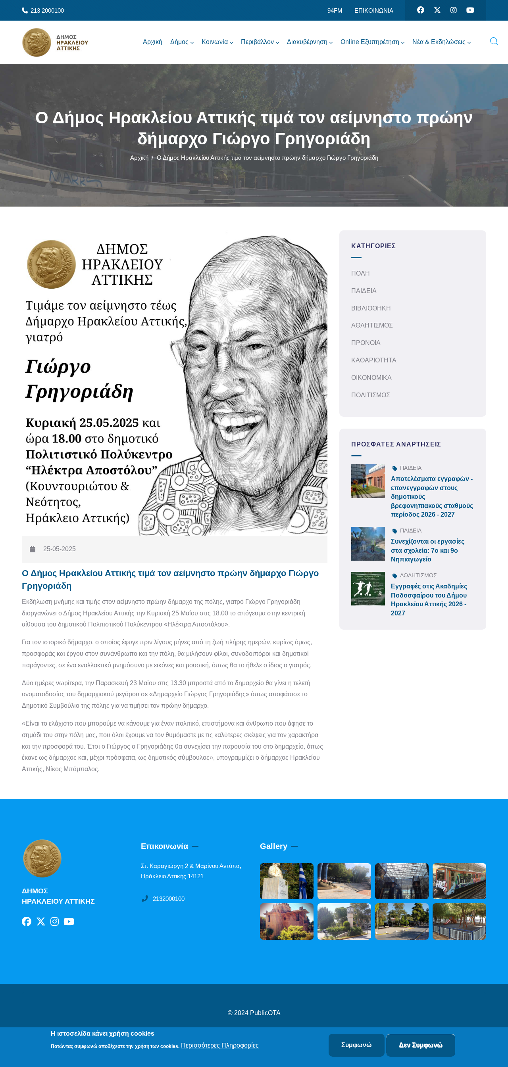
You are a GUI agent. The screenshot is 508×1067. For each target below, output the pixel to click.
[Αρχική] (61, 42)
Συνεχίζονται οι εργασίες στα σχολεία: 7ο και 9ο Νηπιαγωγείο (427, 550)
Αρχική (139, 157)
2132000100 (169, 898)
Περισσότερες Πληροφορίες (220, 1045)
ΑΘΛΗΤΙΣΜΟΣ (372, 325)
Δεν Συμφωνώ (421, 1045)
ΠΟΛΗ (360, 273)
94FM (335, 10)
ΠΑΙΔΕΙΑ (364, 290)
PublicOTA (265, 1013)
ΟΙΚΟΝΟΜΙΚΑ (371, 377)
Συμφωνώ (356, 1045)
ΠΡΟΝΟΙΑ (366, 342)
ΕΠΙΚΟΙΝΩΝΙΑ (373, 10)
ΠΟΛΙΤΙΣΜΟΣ (370, 395)
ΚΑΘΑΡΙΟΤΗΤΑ (373, 360)
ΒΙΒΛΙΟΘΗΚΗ (371, 308)
